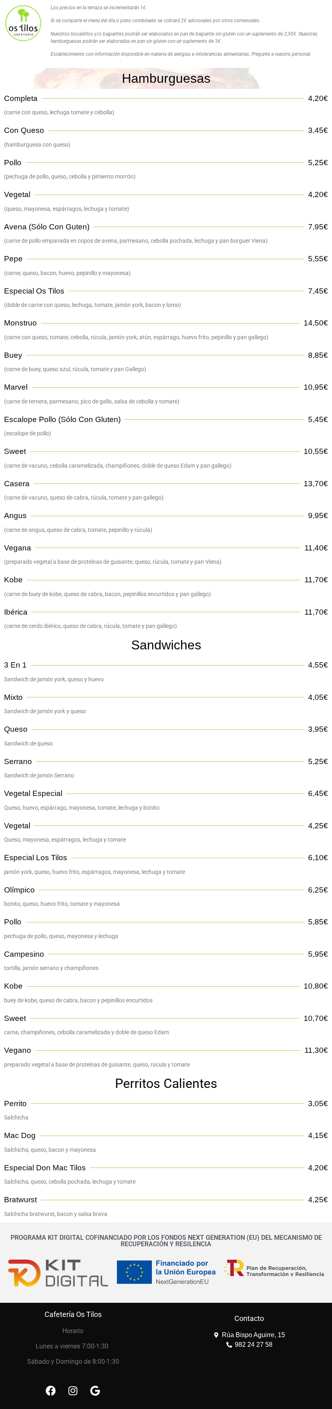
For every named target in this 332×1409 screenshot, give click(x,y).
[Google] (95, 1391)
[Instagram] (73, 1391)
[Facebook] (50, 1391)
